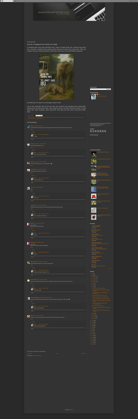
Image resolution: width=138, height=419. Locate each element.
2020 (92, 327)
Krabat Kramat (95, 238)
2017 (92, 330)
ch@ (31, 187)
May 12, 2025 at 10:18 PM (41, 205)
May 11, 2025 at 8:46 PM (41, 161)
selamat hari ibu (33, 118)
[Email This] (36, 115)
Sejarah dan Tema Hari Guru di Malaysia (100, 296)
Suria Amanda (33, 279)
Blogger (71, 409)
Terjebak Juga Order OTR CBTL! (97, 253)
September (94, 281)
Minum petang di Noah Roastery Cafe (98, 265)
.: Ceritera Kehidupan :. (96, 225)
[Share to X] (39, 115)
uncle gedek (33, 169)
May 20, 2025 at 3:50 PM (38, 315)
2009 (92, 344)
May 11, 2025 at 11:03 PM (41, 169)
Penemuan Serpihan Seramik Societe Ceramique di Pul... (99, 304)
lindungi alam (71, 117)
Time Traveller (33, 261)
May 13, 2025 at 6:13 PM (39, 223)
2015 (92, 333)
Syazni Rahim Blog (95, 252)
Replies (33, 132)
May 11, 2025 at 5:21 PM (41, 143)
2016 (92, 332)
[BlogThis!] (37, 115)
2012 (92, 339)
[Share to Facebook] (40, 115)
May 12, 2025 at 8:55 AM (37, 187)
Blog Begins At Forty (96, 229)
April (93, 313)
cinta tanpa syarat (33, 117)
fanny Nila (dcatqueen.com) (36, 297)
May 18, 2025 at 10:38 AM (42, 261)
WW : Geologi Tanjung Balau (97, 305)
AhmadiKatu (33, 205)
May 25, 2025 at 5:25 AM (43, 288)
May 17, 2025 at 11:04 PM (44, 178)
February (94, 316)
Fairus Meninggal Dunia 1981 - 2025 (99, 295)
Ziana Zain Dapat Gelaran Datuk (97, 235)
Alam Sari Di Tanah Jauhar (97, 247)
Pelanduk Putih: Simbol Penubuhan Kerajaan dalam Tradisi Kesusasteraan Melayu (103, 174)
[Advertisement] (62, 30)
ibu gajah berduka (56, 117)
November (94, 278)
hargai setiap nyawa (49, 117)
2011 (92, 340)
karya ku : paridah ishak (96, 256)
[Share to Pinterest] (42, 115)
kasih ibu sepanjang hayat (64, 117)
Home (56, 353)
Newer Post (29, 353)
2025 (92, 275)
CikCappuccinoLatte (96, 260)
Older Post (83, 353)
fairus (35, 134)
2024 (92, 320)
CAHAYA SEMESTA (95, 257)
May (93, 286)
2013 (92, 337)
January (94, 318)
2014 (92, 335)
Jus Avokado (94, 261)
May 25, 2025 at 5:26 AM (43, 324)
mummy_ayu (33, 161)
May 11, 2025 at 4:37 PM (38, 125)
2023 (92, 322)
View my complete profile (101, 96)
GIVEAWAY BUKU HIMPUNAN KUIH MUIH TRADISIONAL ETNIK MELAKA (103, 167)
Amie (32, 125)
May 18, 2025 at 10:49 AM (42, 279)
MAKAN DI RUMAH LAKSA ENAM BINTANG (99, 248)
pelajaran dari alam (77, 117)
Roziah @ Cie (33, 143)
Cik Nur (32, 223)
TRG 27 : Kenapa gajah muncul (97, 239)
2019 (92, 328)
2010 (92, 342)
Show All (109, 268)
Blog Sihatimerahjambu (96, 242)
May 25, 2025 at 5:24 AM (43, 270)
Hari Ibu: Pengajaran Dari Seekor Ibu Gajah (100, 298)
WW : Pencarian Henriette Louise (98, 288)
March (93, 315)
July (93, 283)
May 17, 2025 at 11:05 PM (44, 252)
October (94, 280)
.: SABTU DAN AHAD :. (96, 226)
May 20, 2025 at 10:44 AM (47, 297)
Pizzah (32, 315)
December (94, 276)
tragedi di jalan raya (39, 118)
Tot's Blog (94, 264)
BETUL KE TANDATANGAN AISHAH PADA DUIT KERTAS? (103, 188)
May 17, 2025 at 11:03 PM (44, 134)
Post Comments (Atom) (36, 355)
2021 (92, 325)
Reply (32, 129)
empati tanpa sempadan (41, 117)
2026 (92, 273)
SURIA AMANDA (95, 234)
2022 (92, 323)
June (93, 285)
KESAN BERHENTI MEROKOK (103, 152)
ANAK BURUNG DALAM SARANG (104, 159)
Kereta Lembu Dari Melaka (102, 208)
